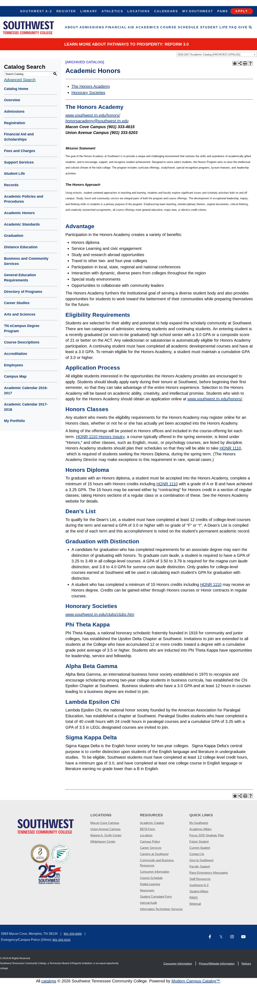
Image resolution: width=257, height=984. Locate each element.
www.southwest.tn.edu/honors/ (215, 399)
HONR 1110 (230, 448)
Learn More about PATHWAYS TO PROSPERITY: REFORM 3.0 (126, 44)
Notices (246, 963)
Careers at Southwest (154, 854)
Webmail (195, 903)
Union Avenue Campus (105, 829)
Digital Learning (150, 884)
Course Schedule (179, 27)
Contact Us (196, 854)
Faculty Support (199, 866)
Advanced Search (20, 80)
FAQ (233, 27)
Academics (147, 27)
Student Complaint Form (156, 896)
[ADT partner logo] (50, 863)
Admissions (92, 27)
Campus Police (150, 841)
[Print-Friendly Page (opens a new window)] (245, 63)
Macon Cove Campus (104, 823)
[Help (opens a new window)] (250, 63)
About (72, 27)
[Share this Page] (240, 63)
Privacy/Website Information (217, 963)
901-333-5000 (73, 933)
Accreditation (15, 354)
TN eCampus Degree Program (21, 328)
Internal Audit (148, 902)
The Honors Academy (90, 86)
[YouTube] (245, 937)
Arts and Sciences (19, 314)
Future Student (199, 841)
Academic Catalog (152, 823)
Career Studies (17, 303)
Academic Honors (19, 213)
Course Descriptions (21, 342)
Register (66, 11)
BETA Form (147, 829)
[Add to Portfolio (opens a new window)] (235, 63)
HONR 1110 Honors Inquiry (100, 436)
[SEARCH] (250, 27)
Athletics (112, 11)
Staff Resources (200, 879)
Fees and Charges (19, 151)
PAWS (193, 897)
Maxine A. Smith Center (105, 835)
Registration (14, 123)
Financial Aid (120, 27)
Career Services (150, 847)
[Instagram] (234, 937)
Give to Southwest (201, 860)
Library (88, 11)
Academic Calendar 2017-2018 (26, 407)
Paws (222, 11)
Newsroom (147, 890)
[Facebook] (212, 937)
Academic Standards (22, 224)
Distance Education (21, 247)
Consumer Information (154, 871)
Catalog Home (16, 89)
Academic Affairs (200, 829)
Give (243, 27)
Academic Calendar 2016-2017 (26, 390)
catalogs (48, 981)
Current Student (199, 847)
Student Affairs (198, 891)
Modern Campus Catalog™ (195, 981)
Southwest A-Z (36, 11)
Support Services (19, 162)
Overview (12, 100)
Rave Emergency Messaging (208, 872)
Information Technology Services (161, 909)
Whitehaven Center (102, 841)
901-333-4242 (61, 939)
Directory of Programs (23, 292)
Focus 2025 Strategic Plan (206, 835)
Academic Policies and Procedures (23, 199)
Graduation (13, 236)
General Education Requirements (20, 277)
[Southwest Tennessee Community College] (28, 27)
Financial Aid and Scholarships (19, 136)
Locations (138, 11)
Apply (241, 11)
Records (11, 185)
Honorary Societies (88, 92)
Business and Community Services (26, 261)
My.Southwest (197, 11)
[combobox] (216, 54)
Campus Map (15, 376)
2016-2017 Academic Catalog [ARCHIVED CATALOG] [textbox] (209, 54)
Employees (13, 365)
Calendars (166, 11)
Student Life (214, 27)
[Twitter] (223, 937)
